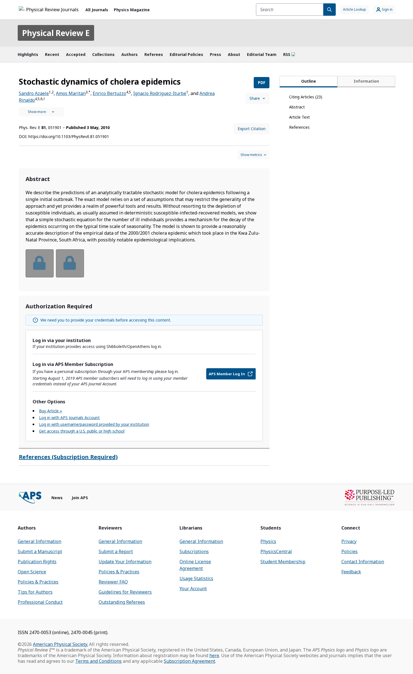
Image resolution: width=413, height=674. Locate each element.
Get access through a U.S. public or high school (81, 431)
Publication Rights (37, 561)
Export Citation (252, 128)
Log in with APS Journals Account (69, 417)
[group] (144, 266)
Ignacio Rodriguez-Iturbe (159, 93)
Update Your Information (125, 561)
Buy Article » (50, 410)
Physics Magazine (132, 9)
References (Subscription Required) (68, 457)
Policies (349, 551)
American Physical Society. (60, 644)
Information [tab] (366, 81)
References (299, 127)
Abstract (297, 107)
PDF (261, 82)
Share (254, 98)
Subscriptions (194, 551)
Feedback (351, 572)
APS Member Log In (227, 373)
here (214, 655)
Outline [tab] (308, 81)
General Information (39, 541)
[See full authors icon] (41, 111)
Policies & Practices (38, 582)
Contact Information (362, 561)
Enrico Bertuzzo (109, 93)
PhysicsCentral (276, 551)
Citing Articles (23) (305, 96)
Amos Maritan (71, 93)
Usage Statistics (196, 578)
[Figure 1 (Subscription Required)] (40, 263)
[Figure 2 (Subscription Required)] (70, 263)
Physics (268, 541)
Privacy (349, 541)
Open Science (32, 572)
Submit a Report (116, 551)
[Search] (329, 9)
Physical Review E (56, 33)
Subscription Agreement (189, 661)
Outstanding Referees (122, 602)
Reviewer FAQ (113, 582)
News (57, 497)
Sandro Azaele (34, 93)
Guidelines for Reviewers (125, 592)
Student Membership (282, 561)
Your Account (193, 588)
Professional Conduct (40, 602)
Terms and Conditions (98, 661)
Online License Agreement (195, 564)
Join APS (80, 497)
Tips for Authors (35, 592)
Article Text (299, 117)
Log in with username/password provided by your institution (94, 424)
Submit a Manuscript (40, 551)
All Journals (96, 9)
